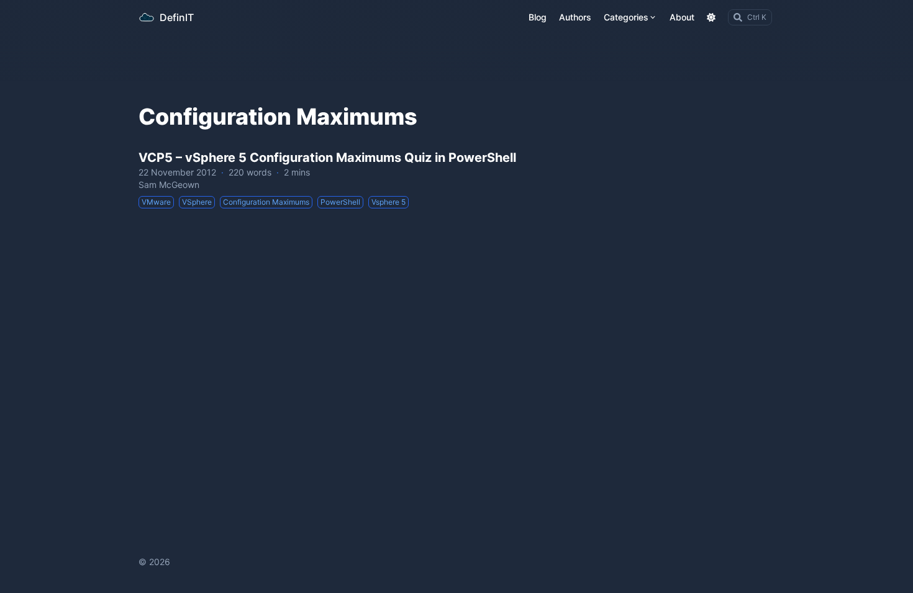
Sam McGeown (169, 184)
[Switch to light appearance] (711, 17)
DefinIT (177, 17)
